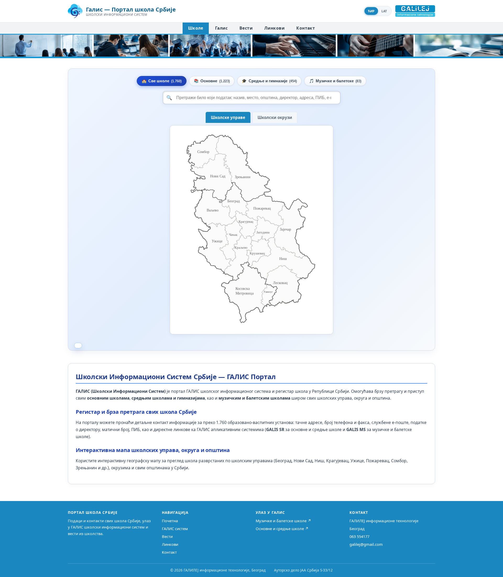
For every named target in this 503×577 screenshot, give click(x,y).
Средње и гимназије (269, 81)
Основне (211, 81)
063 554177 (359, 536)
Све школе (162, 81)
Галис (221, 28)
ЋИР (371, 11)
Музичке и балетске (335, 81)
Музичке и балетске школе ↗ (283, 520)
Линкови (274, 28)
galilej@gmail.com (366, 544)
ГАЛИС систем (175, 528)
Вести (246, 28)
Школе (195, 28)
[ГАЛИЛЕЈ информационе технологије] (415, 11)
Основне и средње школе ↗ (282, 528)
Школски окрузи (275, 117)
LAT (384, 11)
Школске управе (228, 117)
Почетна (170, 520)
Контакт (305, 28)
